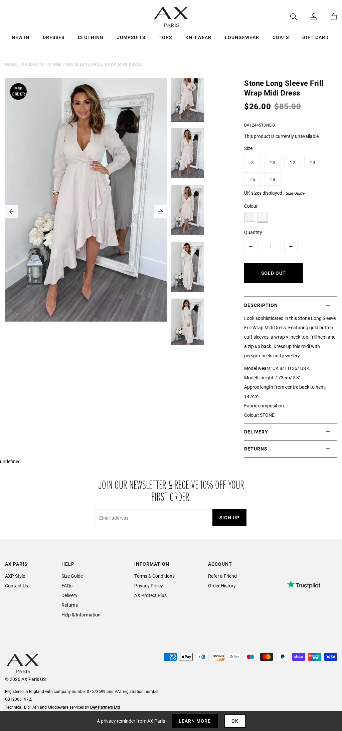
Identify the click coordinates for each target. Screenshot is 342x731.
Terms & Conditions (154, 576)
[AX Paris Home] (171, 17)
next (160, 211)
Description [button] (261, 305)
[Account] (307, 17)
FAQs (66, 585)
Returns (69, 605)
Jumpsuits (131, 37)
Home (11, 64)
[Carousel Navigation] (86, 211)
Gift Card (315, 37)
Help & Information (81, 614)
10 (273, 162)
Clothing (91, 37)
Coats (281, 37)
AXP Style (15, 576)
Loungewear (242, 37)
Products (33, 64)
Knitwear (198, 37)
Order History (222, 585)
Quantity (253, 232)
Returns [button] (256, 448)
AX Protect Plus (150, 595)
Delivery (69, 595)
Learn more (195, 721)
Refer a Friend (222, 576)
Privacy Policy (148, 585)
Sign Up (229, 517)
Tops (165, 37)
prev (11, 211)
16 (252, 179)
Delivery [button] (256, 431)
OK (234, 721)
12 (293, 162)
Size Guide (295, 193)
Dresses (53, 37)
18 (273, 179)
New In (20, 37)
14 (313, 162)
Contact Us (16, 585)
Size (248, 148)
